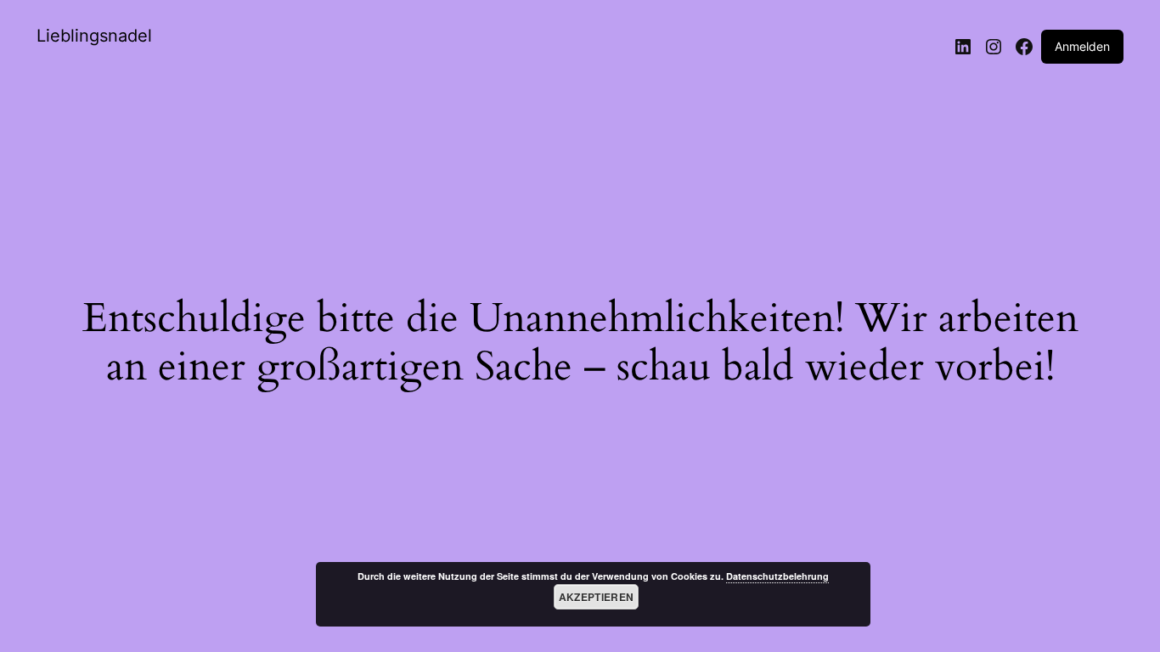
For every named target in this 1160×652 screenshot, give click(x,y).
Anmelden (1082, 46)
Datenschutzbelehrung (777, 576)
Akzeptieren (596, 596)
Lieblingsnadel (94, 35)
